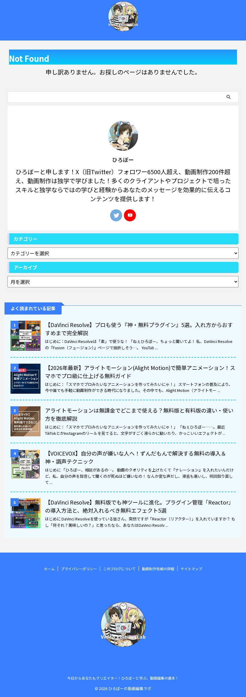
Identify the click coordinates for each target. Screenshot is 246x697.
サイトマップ (191, 568)
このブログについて (119, 568)
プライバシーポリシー (79, 568)
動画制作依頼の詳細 (158, 568)
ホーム (49, 568)
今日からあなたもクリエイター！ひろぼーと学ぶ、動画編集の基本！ (123, 677)
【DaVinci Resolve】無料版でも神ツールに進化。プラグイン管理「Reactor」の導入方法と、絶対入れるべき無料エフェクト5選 (139, 506)
